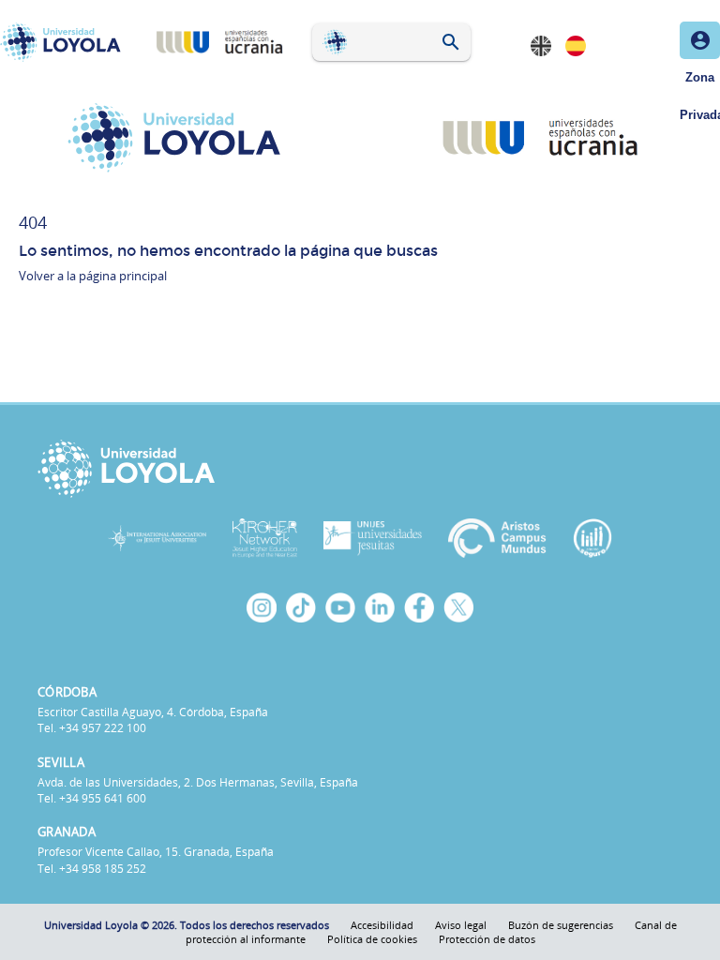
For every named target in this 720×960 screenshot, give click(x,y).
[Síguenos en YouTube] (340, 607)
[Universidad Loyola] (360, 469)
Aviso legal (461, 925)
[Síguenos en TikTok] (301, 607)
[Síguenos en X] (458, 607)
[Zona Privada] (700, 40)
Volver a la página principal (93, 275)
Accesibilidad (382, 925)
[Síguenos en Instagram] (262, 607)
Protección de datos (487, 939)
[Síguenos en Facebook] (419, 607)
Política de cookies (372, 939)
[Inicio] (64, 42)
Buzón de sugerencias (560, 925)
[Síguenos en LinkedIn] (380, 607)
